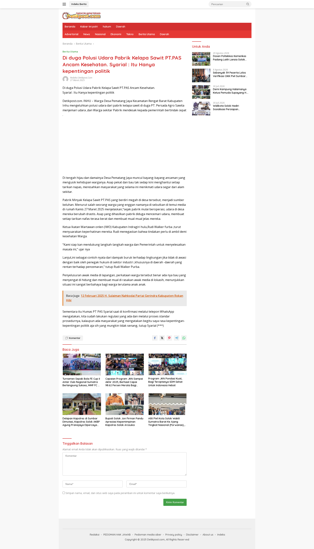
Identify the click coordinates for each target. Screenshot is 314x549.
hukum (107, 26)
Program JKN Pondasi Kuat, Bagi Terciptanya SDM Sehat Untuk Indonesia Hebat (165, 382)
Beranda (70, 26)
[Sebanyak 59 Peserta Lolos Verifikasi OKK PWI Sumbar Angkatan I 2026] (201, 75)
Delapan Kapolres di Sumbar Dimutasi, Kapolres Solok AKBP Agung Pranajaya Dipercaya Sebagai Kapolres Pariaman (81, 422)
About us (208, 534)
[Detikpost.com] (82, 15)
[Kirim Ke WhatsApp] (184, 338)
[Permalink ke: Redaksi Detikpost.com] (65, 78)
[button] (247, 4)
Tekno (130, 34)
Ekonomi (116, 34)
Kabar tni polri (89, 26)
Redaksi (94, 534)
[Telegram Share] (176, 338)
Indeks (221, 534)
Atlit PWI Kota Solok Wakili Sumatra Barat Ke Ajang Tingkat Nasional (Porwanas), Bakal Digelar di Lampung (166, 422)
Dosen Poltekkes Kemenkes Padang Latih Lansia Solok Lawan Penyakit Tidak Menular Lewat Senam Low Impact (231, 58)
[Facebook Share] (155, 338)
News (86, 34)
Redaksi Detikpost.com (81, 77)
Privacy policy (173, 534)
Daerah (120, 26)
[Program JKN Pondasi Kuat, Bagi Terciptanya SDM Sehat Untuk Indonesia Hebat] (167, 364)
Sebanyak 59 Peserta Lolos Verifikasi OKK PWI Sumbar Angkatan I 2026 (229, 74)
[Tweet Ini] (162, 338)
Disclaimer (192, 534)
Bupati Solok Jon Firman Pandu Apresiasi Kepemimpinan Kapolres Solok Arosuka (124, 422)
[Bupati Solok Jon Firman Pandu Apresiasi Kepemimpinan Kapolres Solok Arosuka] (124, 404)
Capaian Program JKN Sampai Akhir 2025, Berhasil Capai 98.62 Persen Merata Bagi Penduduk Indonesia (124, 382)
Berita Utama (147, 34)
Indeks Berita (78, 4)
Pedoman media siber (148, 534)
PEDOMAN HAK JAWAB (117, 534)
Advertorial (71, 34)
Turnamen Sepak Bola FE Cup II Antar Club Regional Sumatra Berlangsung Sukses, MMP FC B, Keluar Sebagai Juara (81, 382)
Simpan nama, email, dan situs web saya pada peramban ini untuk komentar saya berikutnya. (120, 493)
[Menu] (65, 4)
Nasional (100, 34)
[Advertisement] (125, 146)
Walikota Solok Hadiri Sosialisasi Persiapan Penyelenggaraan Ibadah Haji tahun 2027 (231, 107)
